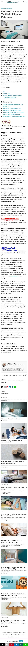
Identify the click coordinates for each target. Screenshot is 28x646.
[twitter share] (2, 387)
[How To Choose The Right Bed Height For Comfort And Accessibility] (14, 556)
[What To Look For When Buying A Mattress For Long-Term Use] (14, 503)
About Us (3, 590)
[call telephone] (26, 2)
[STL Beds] (13, 2)
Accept (20, 641)
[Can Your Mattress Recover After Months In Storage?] (14, 476)
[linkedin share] (10, 387)
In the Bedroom (4, 484)
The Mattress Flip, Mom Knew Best (12, 108)
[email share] (5, 387)
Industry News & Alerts (6, 8)
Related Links (6, 93)
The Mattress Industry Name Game (12, 110)
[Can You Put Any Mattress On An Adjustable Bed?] (14, 431)
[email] (7, 644)
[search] (23, 2)
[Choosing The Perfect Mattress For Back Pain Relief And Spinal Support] (14, 609)
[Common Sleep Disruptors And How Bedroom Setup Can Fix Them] (14, 529)
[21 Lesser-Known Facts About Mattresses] (14, 409)
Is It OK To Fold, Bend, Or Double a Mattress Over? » (14, 375)
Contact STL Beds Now (10, 97)
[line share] (15, 387)
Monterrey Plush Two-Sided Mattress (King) (14, 116)
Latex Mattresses (14, 276)
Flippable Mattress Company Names (12, 95)
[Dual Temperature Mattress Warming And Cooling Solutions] (14, 452)
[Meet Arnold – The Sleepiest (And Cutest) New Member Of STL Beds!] (14, 582)
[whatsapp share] (12, 387)
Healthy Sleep (4, 617)
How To (3, 511)
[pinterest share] (7, 387)
